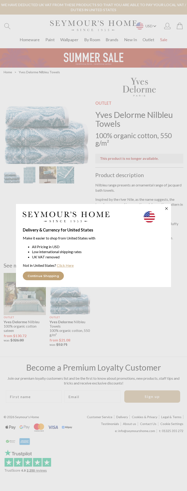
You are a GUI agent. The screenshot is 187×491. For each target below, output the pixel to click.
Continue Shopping (43, 276)
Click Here (65, 265)
